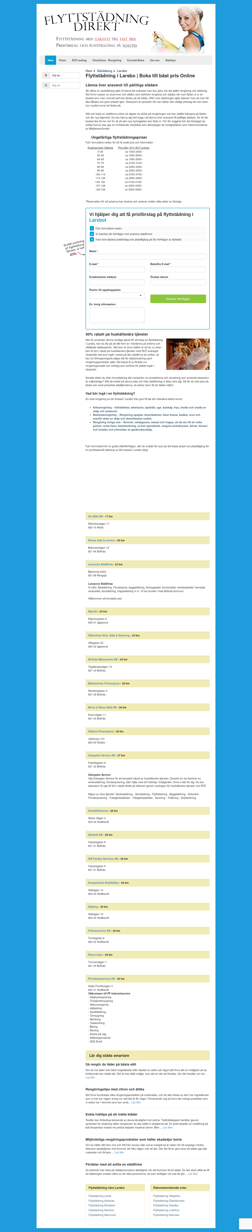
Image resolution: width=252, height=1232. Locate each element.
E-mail (94, 264)
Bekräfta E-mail (160, 264)
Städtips (170, 60)
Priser (62, 60)
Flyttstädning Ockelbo (166, 1205)
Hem (50, 60)
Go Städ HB (95, 516)
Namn (93, 251)
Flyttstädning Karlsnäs (101, 1200)
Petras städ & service (101, 540)
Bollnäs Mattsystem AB (103, 659)
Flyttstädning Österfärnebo (168, 1200)
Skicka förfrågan (178, 298)
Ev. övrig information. (102, 304)
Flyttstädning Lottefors (166, 1210)
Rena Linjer (95, 954)
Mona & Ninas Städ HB (102, 707)
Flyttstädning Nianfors (101, 1210)
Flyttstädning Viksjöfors (166, 1196)
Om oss (155, 60)
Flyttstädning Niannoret (102, 1215)
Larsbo (122, 70)
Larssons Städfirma (100, 564)
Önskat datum (159, 277)
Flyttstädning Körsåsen (102, 1205)
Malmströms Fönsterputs (104, 683)
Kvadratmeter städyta (102, 277)
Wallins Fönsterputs (101, 731)
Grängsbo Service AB (101, 755)
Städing (93, 906)
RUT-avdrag (79, 60)
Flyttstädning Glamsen (166, 1215)
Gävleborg (104, 70)
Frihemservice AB (99, 930)
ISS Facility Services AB (103, 858)
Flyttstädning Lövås (100, 1196)
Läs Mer (90, 1077)
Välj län (56, 75)
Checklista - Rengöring (106, 60)
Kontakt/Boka (135, 60)
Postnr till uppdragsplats (105, 290)
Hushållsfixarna (98, 810)
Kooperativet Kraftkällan (103, 882)
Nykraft (92, 611)
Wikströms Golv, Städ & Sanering (109, 635)
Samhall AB (95, 834)
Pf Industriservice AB (101, 978)
